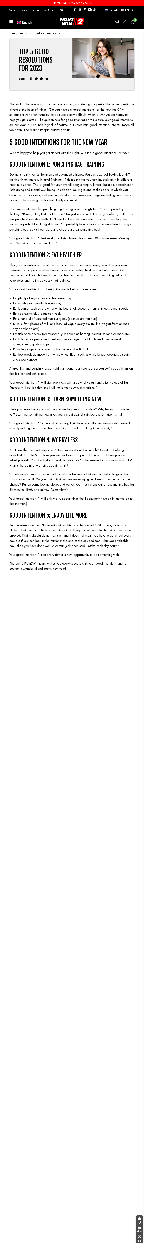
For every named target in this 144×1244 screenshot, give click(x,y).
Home (12, 33)
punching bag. (45, 243)
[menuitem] (12, 10)
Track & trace (48, 10)
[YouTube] (89, 9)
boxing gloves (49, 484)
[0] (131, 21)
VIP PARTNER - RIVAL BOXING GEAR (72, 3)
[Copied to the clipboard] (46, 78)
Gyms (12, 10)
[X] (80, 9)
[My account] (124, 21)
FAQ (61, 10)
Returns (35, 10)
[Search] (117, 21)
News (21, 33)
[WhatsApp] (41, 78)
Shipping (23, 10)
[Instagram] (84, 9)
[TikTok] (94, 9)
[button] (119, 10)
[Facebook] (75, 9)
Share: (22, 79)
